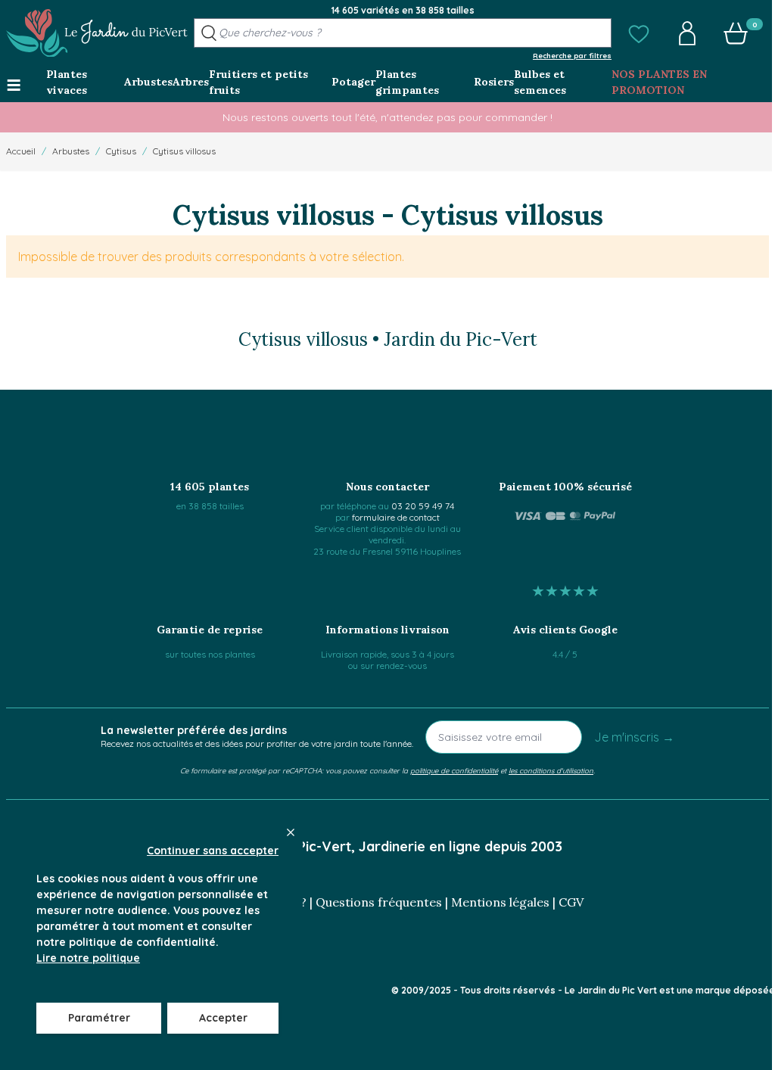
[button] (639, 33)
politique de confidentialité (454, 770)
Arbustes (70, 151)
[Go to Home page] (97, 33)
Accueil (21, 151)
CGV (571, 902)
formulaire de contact (396, 517)
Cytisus (121, 151)
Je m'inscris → (634, 737)
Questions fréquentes (379, 902)
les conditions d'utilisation (551, 770)
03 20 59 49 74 (422, 506)
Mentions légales (500, 902)
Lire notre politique (88, 958)
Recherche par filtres (572, 55)
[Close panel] (291, 832)
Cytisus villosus (184, 151)
